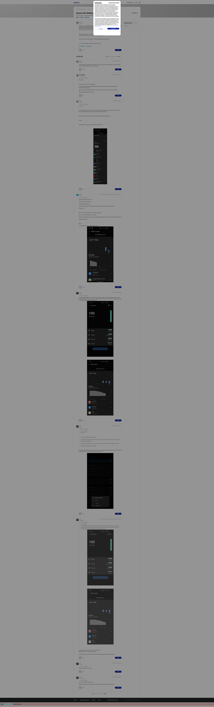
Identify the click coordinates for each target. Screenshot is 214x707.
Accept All (113, 28)
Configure (101, 28)
